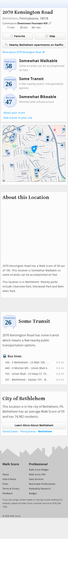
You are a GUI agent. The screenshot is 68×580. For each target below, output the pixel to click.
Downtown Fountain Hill (32, 23)
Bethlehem (10, 18)
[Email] (16, 469)
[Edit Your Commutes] (50, 23)
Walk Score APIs (37, 474)
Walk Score (10, 464)
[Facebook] (10, 469)
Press (5, 484)
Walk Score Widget (39, 469)
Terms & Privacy (10, 488)
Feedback (7, 493)
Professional (38, 464)
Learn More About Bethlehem (34, 425)
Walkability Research (40, 488)
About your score (14, 112)
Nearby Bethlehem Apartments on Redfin (36, 45)
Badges (33, 493)
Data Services (36, 479)
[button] (34, 149)
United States (10, 431)
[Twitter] (4, 469)
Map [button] (52, 36)
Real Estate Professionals (42, 484)
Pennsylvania (27, 431)
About (5, 474)
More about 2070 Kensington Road (22, 52)
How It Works (9, 479)
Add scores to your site (17, 117)
